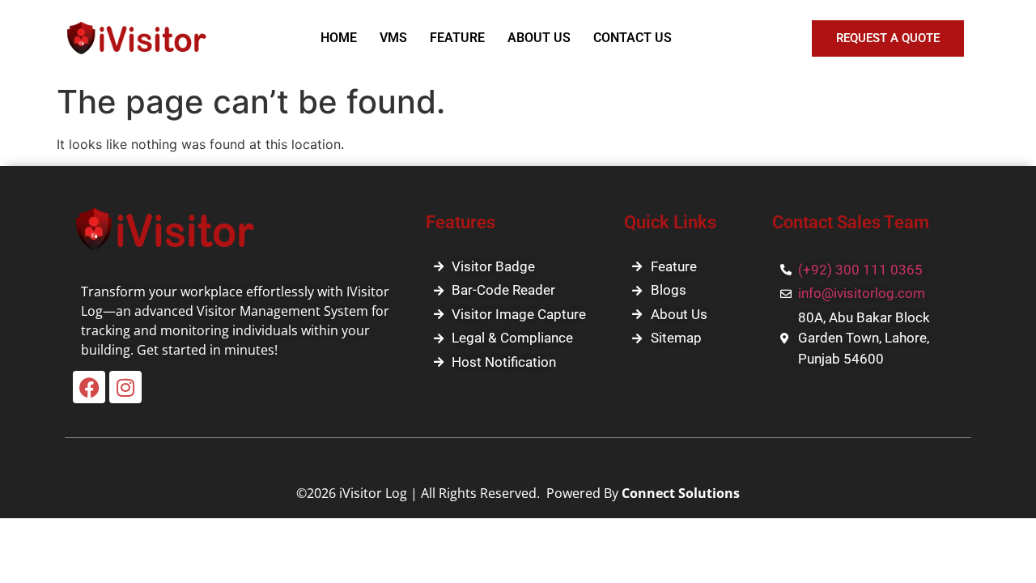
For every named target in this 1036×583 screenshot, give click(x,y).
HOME (339, 37)
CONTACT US (632, 37)
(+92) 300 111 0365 (860, 270)
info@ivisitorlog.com (861, 293)
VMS (393, 37)
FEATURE (457, 37)
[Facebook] (89, 387)
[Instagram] (125, 387)
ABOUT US (539, 37)
